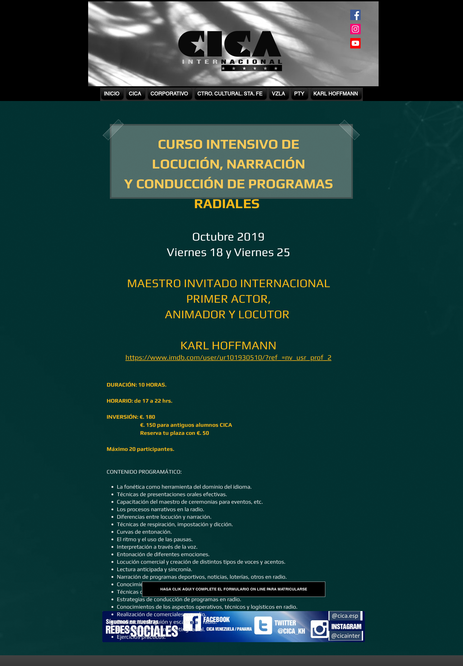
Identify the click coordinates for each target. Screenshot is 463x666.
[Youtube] (355, 43)
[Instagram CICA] (355, 29)
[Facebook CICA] (355, 15)
